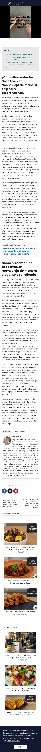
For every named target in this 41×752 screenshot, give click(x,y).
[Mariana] (7, 444)
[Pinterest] (15, 491)
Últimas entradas (19, 432)
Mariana (16, 436)
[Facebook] (4, 491)
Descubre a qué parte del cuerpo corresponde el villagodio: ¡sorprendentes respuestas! (19, 251)
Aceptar (20, 747)
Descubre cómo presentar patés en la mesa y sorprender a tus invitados (11, 503)
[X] (10, 491)
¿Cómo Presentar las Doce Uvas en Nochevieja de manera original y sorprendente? (19, 57)
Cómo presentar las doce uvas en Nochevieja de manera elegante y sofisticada (19, 64)
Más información (13, 741)
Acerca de (6, 432)
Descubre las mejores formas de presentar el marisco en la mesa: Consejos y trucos (30, 503)
